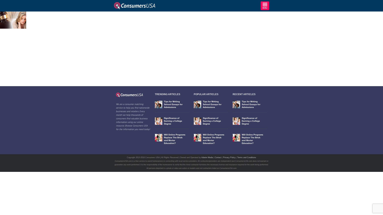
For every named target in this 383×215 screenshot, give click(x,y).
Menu (265, 5)
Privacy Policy (229, 157)
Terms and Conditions (246, 157)
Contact (218, 157)
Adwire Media (207, 157)
